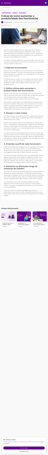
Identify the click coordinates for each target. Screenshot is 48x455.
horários (30, 181)
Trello (6, 109)
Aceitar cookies (24, 448)
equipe (17, 70)
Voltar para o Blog (7, 7)
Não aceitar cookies (24, 451)
